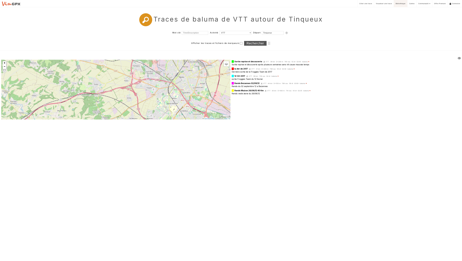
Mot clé (176, 32)
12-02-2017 (239, 76)
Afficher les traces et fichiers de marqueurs (215, 43)
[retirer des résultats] (308, 61)
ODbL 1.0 (227, 119)
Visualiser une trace (384, 3)
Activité (214, 32)
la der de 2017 (241, 69)
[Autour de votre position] (286, 33)
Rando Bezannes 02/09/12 (247, 83)
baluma (305, 62)
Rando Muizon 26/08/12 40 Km (249, 90)
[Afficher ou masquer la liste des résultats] (459, 58)
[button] (153, 90)
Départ (257, 32)
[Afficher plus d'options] (269, 43)
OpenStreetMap (209, 119)
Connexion (456, 3)
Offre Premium (440, 3)
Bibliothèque (400, 3)
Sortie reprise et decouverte (248, 61)
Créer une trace (365, 3)
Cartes (412, 3)
